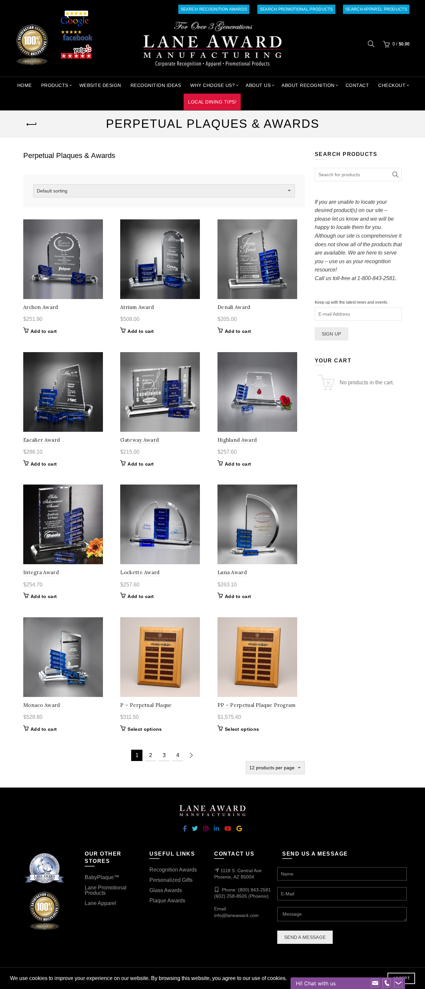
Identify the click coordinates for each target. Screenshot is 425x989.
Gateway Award (139, 440)
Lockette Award (139, 572)
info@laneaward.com (236, 915)
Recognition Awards (173, 870)
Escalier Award (41, 440)
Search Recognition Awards (214, 9)
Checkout (391, 85)
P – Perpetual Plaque (146, 705)
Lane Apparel (100, 903)
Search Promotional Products (296, 9)
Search (395, 174)
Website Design (100, 85)
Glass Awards (165, 890)
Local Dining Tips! (212, 102)
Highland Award (237, 440)
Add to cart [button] (44, 331)
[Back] (31, 124)
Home (24, 85)
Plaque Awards (167, 900)
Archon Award (40, 307)
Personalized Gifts (171, 880)
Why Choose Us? (212, 85)
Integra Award (41, 572)
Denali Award (233, 307)
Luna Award (232, 572)
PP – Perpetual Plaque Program (256, 705)
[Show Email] (375, 983)
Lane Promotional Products (106, 890)
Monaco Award (41, 705)
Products (54, 85)
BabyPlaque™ (102, 877)
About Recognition (308, 85)
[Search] (371, 44)
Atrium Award (137, 307)
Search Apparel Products (376, 9)
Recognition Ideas (155, 85)
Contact (357, 85)
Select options (145, 729)
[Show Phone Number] (386, 983)
